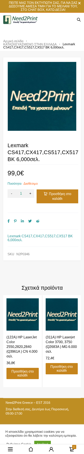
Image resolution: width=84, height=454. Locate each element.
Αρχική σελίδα (13, 41)
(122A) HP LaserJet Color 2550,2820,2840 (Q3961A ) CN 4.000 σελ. (21, 346)
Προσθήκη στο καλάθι (60, 196)
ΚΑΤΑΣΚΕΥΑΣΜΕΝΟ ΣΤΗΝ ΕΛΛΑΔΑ (30, 44)
